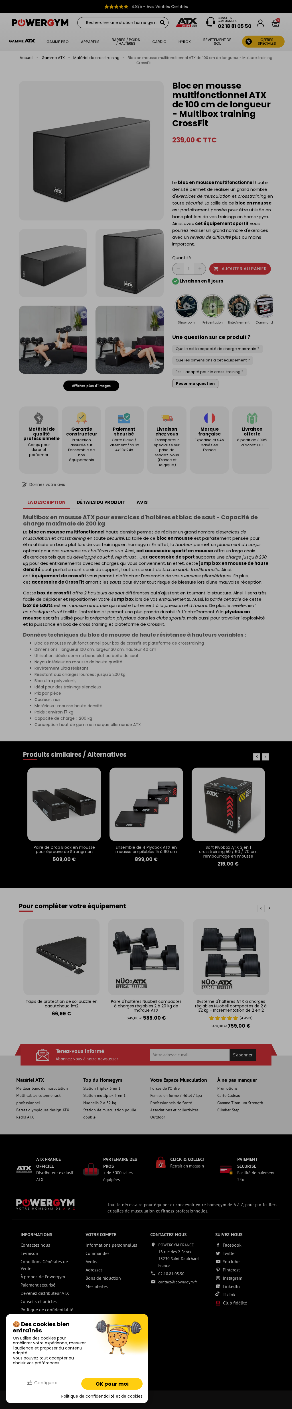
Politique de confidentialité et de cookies (102, 1396)
